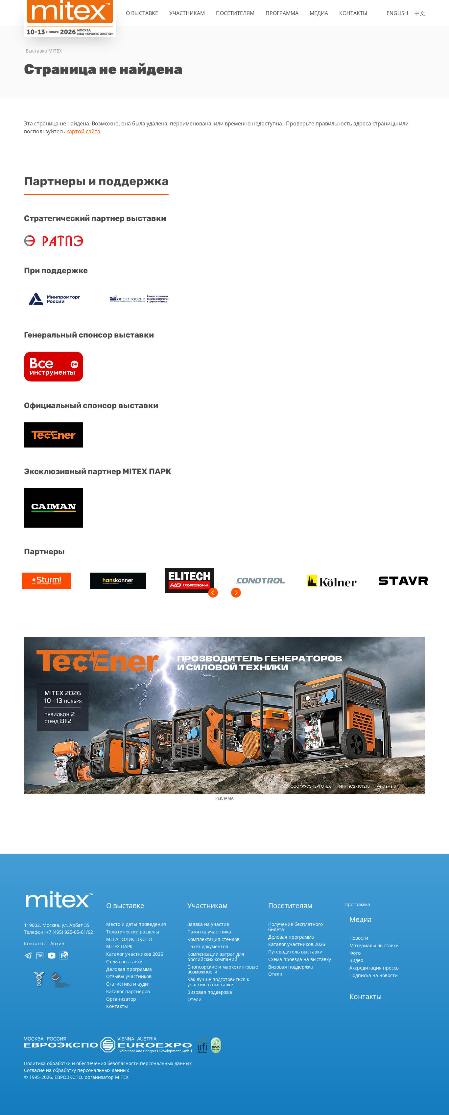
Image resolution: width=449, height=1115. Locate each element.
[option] (46, 581)
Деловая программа (129, 969)
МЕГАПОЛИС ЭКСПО (129, 939)
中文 (419, 13)
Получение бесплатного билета (295, 926)
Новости (358, 938)
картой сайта (83, 131)
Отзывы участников (129, 976)
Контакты (353, 13)
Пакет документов (207, 946)
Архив (57, 943)
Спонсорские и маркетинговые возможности (222, 969)
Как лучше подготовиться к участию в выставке (218, 982)
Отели (194, 999)
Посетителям (235, 13)
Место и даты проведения (136, 924)
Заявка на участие (208, 924)
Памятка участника (209, 932)
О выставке (142, 13)
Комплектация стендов (213, 939)
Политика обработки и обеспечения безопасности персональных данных (108, 1063)
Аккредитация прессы (374, 968)
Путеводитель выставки (295, 952)
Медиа (319, 13)
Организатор (121, 999)
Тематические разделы (132, 932)
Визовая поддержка (209, 992)
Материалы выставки (374, 945)
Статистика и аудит (128, 984)
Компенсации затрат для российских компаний (215, 956)
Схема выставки (124, 961)
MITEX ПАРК (119, 946)
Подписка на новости (373, 975)
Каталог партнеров (128, 991)
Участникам (187, 13)
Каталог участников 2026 (134, 954)
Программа (282, 13)
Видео (356, 960)
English (397, 13)
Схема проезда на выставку (299, 959)
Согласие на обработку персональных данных (76, 1070)
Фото (355, 953)
